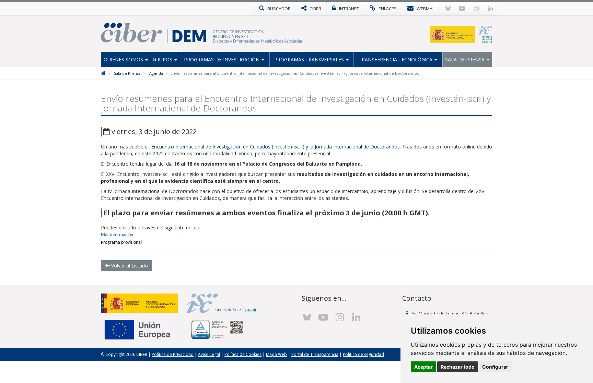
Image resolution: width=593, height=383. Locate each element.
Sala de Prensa (465, 59)
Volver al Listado (129, 265)
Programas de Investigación (222, 59)
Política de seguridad (363, 354)
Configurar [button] (495, 367)
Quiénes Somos (124, 59)
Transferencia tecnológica (396, 59)
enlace (193, 227)
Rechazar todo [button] (458, 367)
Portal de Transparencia (314, 354)
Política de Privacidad (173, 354)
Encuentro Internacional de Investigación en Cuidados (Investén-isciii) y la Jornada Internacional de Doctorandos (275, 146)
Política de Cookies (242, 354)
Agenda (156, 73)
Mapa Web (276, 354)
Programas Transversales (309, 59)
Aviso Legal (209, 354)
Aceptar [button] (423, 367)
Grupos (163, 59)
